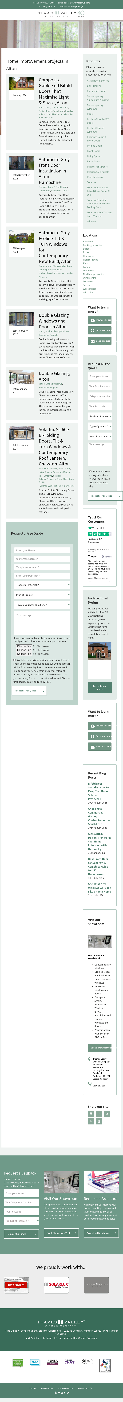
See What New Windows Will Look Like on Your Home (99, 887)
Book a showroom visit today (101, 1047)
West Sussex (89, 288)
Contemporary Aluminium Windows (55, 266)
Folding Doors (45, 111)
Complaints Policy (65, 1388)
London (87, 266)
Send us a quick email (103, 340)
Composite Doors (60, 107)
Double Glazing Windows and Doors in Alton (54, 320)
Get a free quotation (103, 330)
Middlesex (88, 270)
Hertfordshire (90, 259)
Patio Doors (58, 111)
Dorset (87, 248)
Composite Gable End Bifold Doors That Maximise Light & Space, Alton (55, 91)
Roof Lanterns (45, 475)
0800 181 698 (99, 1086)
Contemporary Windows (50, 269)
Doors (41, 331)
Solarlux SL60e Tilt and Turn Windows (57, 485)
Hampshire (89, 256)
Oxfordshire (89, 277)
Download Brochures (98, 1233)
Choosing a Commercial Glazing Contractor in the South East (99, 816)
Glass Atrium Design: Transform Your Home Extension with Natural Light (99, 841)
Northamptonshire (93, 274)
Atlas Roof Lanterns (48, 468)
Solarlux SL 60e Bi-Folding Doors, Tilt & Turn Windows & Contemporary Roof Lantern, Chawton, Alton (55, 446)
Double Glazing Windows (57, 331)
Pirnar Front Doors (60, 190)
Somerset (88, 281)
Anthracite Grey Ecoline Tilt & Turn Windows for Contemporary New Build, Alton (55, 247)
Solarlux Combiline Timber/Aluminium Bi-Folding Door (56, 116)
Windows (43, 276)
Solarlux (69, 111)
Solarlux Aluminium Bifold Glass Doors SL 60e (56, 481)
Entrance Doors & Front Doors (53, 187)
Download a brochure (103, 319)
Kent (85, 263)
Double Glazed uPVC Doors (51, 273)
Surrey (86, 285)
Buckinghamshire (92, 245)
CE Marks (32, 1388)
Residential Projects (48, 334)
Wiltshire (88, 292)
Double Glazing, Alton (54, 376)
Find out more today (100, 688)
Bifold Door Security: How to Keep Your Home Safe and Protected (98, 791)
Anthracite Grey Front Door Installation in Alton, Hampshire (54, 170)
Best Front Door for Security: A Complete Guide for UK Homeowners (98, 866)
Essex (86, 252)
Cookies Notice (47, 1388)
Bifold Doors (45, 107)
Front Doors (44, 190)
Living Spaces (45, 472)
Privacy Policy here (14, 1182)
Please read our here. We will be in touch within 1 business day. (99, 479)
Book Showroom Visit (58, 1233)
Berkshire (88, 241)
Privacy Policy (96, 475)
